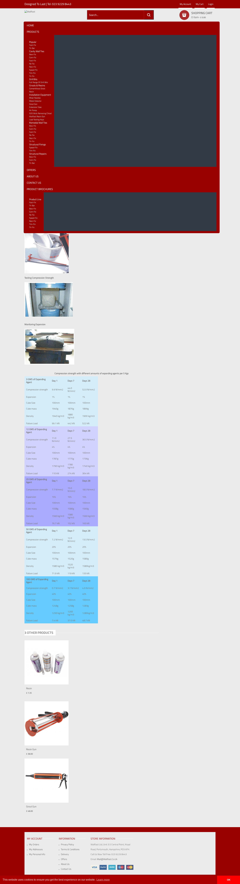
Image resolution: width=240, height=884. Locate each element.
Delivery (65, 854)
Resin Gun (31, 749)
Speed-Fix (33, 69)
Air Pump (33, 110)
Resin (31, 91)
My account (185, 4)
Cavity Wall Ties (36, 51)
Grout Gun (33, 104)
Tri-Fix (31, 76)
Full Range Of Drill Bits (38, 82)
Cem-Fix (32, 57)
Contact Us (66, 869)
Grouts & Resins (37, 85)
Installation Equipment (40, 94)
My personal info (37, 854)
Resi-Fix (32, 66)
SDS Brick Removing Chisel (40, 113)
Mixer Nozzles (35, 97)
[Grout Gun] (46, 780)
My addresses (36, 849)
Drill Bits (33, 79)
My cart (199, 4)
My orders (34, 844)
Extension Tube (35, 107)
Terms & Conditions (70, 849)
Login (210, 4)
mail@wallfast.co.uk (107, 859)
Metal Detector (35, 100)
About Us (65, 864)
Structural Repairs (38, 153)
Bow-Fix (32, 54)
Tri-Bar (32, 48)
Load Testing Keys (36, 119)
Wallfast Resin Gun (37, 116)
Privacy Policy (67, 844)
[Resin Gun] (46, 723)
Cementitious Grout (37, 88)
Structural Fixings (37, 144)
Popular (32, 42)
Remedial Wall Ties (38, 122)
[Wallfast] (46, 16)
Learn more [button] (103, 879)
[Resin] (46, 662)
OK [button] (228, 879)
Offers (64, 859)
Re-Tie (31, 63)
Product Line (35, 199)
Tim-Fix (32, 73)
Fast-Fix (32, 45)
